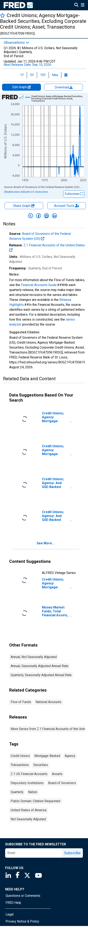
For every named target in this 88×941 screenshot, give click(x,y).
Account (64, 206)
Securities (40, 765)
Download (62, 87)
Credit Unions (20, 756)
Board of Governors (62, 783)
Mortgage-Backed (47, 756)
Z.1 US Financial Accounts (29, 774)
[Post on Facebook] (38, 215)
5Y (32, 75)
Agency (70, 756)
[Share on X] (30, 215)
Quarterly (17, 792)
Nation (32, 792)
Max (55, 75)
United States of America (28, 810)
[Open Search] (76, 5)
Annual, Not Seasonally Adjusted (34, 657)
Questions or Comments (23, 896)
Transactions (20, 765)
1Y (22, 75)
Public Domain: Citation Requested (35, 801)
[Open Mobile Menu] (82, 5)
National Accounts (48, 702)
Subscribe (72, 853)
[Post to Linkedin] (54, 215)
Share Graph (22, 206)
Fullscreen (72, 194)
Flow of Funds (21, 702)
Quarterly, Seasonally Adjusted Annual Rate (41, 675)
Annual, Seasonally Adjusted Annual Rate (39, 666)
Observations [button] (15, 42)
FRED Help (13, 903)
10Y (43, 75)
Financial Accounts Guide (38, 285)
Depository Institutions (27, 783)
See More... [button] (45, 543)
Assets (57, 774)
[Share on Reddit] (46, 215)
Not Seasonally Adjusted (28, 819)
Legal (10, 914)
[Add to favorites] (2, 15)
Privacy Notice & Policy (22, 921)
